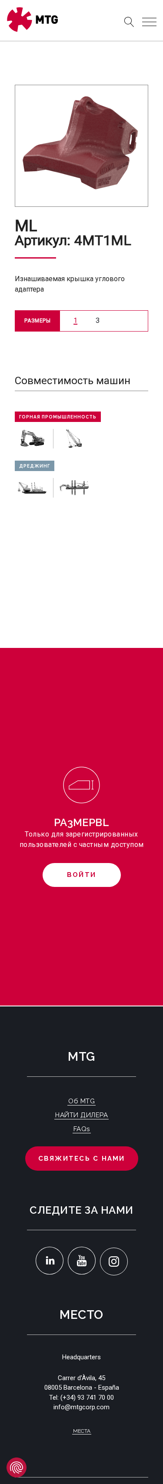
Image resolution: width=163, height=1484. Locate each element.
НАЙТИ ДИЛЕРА (81, 1115)
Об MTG (81, 1101)
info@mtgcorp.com (81, 1407)
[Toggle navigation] (149, 22)
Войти (81, 875)
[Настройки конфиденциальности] (17, 1467)
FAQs (81, 1129)
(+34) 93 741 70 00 (87, 1397)
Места (81, 1431)
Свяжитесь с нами (81, 1158)
